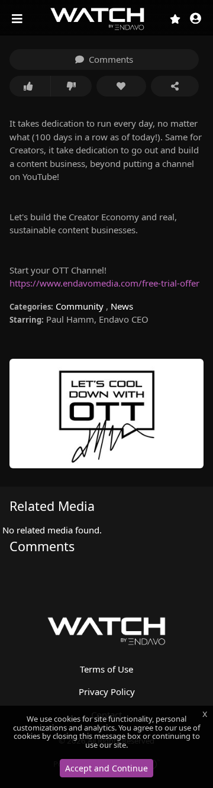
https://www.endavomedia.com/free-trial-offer (104, 283)
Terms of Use (106, 669)
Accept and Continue (106, 768)
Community (81, 306)
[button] (195, 19)
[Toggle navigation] (18, 19)
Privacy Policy (107, 691)
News (122, 306)
